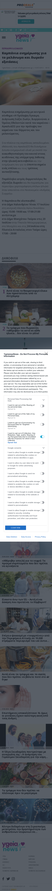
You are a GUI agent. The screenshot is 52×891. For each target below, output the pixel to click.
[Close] (47, 354)
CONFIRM (15, 528)
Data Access (26, 537)
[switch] (42, 406)
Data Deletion (11, 537)
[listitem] (26, 400)
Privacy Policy (40, 537)
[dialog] (26, 445)
